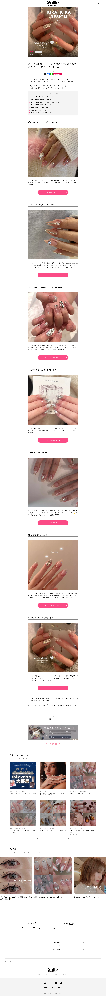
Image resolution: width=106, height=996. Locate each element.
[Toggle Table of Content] (55, 93)
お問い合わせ (60, 987)
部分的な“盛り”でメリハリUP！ (39, 110)
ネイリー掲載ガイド (58, 946)
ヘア (54, 935)
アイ (54, 932)
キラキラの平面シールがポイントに (41, 112)
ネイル (55, 928)
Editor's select (56, 942)
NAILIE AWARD (56, 953)
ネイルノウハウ (57, 939)
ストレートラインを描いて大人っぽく (41, 99)
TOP (6, 961)
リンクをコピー (57, 74)
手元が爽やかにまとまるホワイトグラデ (42, 104)
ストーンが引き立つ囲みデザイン (40, 107)
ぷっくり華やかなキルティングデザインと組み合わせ (46, 102)
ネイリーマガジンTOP (48, 987)
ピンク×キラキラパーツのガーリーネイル (42, 97)
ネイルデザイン (12, 961)
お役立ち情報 (56, 949)
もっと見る (53, 839)
